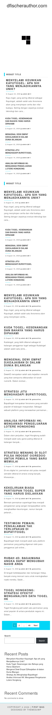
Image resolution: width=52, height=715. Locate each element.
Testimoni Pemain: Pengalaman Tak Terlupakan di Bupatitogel (19, 527)
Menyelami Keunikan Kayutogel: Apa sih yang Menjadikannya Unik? (23, 84)
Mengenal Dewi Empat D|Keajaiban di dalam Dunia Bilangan (16, 137)
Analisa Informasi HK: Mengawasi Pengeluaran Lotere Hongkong (18, 166)
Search (7, 635)
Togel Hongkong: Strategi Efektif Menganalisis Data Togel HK (26, 594)
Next (36, 625)
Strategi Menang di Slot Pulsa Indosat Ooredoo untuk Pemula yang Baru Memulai (25, 457)
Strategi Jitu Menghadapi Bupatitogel (18, 151)
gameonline (36, 306)
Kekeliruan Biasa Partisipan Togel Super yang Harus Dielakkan (24, 490)
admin (25, 94)
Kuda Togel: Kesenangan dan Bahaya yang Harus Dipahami (18, 121)
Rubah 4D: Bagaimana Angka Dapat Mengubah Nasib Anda (24, 561)
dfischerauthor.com (27, 5)
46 (29, 625)
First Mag (38, 707)
